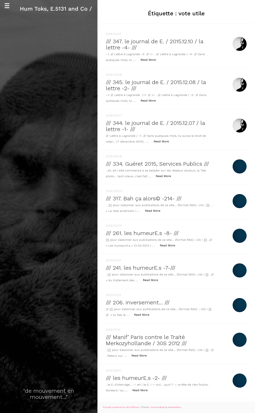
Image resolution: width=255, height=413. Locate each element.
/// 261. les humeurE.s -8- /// (142, 233)
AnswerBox (174, 407)
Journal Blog (157, 407)
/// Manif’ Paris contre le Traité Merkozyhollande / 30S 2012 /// (146, 340)
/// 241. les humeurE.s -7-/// (140, 267)
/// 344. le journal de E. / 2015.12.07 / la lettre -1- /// (155, 126)
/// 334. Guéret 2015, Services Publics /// (157, 163)
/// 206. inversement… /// (138, 302)
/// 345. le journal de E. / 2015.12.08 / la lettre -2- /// (156, 85)
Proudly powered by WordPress (121, 407)
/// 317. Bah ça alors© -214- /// (144, 198)
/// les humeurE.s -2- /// (136, 378)
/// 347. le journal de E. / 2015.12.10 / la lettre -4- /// (154, 44)
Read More (150, 60)
